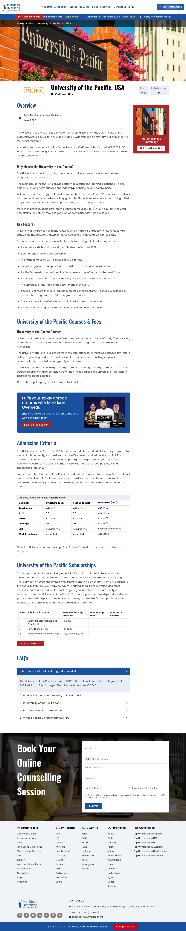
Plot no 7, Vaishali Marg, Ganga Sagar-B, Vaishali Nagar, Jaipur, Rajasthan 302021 (111, 906)
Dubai (111, 881)
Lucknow (86, 851)
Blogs (95, 6)
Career (21, 860)
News (20, 842)
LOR (19, 855)
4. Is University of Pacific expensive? (42, 710)
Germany (61, 855)
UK (57, 838)
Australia (60, 846)
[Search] (129, 6)
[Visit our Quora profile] (59, 915)
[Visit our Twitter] (46, 915)
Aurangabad (88, 864)
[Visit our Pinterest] (53, 915)
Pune (84, 846)
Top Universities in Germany (148, 855)
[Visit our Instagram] (19, 915)
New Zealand (63, 851)
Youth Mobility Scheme (29, 864)
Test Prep (105, 6)
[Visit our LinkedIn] (39, 915)
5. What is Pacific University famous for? (44, 718)
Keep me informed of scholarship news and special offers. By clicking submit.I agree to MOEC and (127, 796)
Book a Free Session (36, 424)
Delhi (84, 838)
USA (30, 23)
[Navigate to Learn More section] (133, 7)
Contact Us (120, 6)
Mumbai (112, 842)
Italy (58, 868)
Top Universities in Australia (148, 846)
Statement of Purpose (29, 851)
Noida (85, 842)
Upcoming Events (26, 833)
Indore (85, 868)
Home (20, 23)
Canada (60, 842)
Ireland (59, 860)
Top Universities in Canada (147, 833)
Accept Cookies (125, 926)
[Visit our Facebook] (26, 915)
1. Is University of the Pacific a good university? (48, 671)
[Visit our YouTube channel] (33, 915)
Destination (60, 6)
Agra (84, 860)
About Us (47, 6)
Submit (93, 806)
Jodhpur (112, 886)
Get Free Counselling (151, 148)
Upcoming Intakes (26, 838)
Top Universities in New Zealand (150, 851)
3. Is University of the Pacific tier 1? (40, 703)
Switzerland (62, 873)
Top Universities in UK (144, 842)
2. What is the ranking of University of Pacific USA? (50, 695)
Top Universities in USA (145, 838)
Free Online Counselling (29, 846)
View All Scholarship (30, 643)
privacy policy (104, 797)
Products (84, 6)
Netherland (62, 877)
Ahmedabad (114, 855)
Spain (59, 881)
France (59, 864)
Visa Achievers (25, 868)
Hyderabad (88, 855)
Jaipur (85, 833)
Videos (73, 6)
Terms (91, 797)
